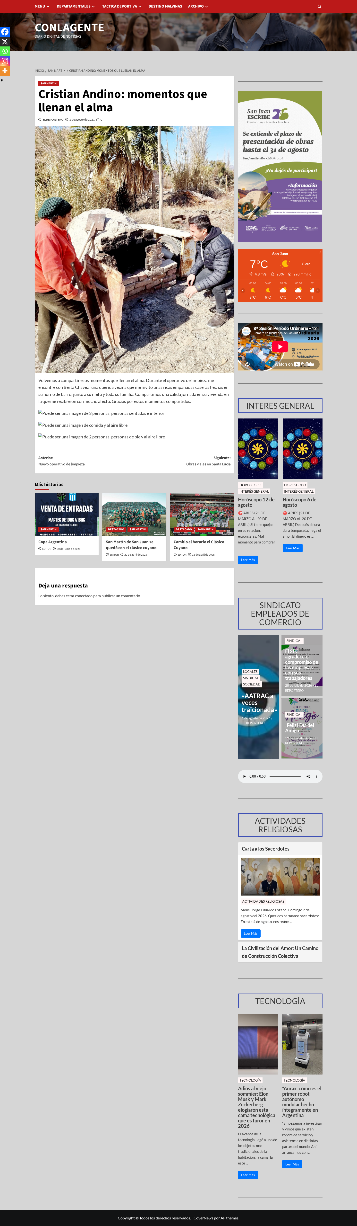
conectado (84, 595)
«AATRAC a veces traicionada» (258, 702)
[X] (5, 41)
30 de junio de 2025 (68, 549)
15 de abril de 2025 (203, 555)
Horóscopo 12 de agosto (256, 502)
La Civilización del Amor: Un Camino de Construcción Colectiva (280, 952)
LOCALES (250, 671)
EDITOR (46, 549)
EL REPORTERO (53, 119)
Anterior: (61, 461)
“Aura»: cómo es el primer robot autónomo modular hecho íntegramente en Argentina (301, 1102)
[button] (319, 6)
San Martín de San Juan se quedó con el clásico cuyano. (132, 545)
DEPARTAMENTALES (74, 6)
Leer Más (248, 560)
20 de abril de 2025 (135, 555)
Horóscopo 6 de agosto (299, 502)
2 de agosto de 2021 (82, 119)
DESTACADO (116, 529)
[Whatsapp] (5, 51)
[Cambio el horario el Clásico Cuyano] (202, 514)
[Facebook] (5, 32)
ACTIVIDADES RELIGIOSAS (263, 901)
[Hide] (2, 80)
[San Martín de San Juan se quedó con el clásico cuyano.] (134, 514)
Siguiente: (208, 461)
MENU (40, 6)
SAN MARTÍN (49, 83)
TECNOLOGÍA (250, 1080)
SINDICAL (251, 678)
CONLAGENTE (69, 27)
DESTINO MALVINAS (165, 6)
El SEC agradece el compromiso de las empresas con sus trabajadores (301, 665)
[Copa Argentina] (67, 514)
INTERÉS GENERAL (254, 491)
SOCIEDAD (252, 684)
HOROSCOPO (250, 485)
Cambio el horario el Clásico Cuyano (199, 545)
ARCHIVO (196, 6)
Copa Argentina (52, 542)
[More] (5, 71)
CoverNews (203, 1218)
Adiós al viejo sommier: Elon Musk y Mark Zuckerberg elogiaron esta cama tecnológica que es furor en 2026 (256, 1107)
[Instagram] (5, 61)
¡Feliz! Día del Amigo (299, 727)
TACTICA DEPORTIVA (119, 6)
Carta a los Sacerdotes (265, 849)
